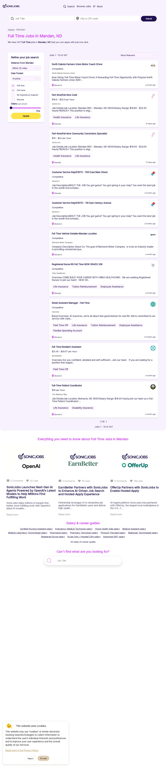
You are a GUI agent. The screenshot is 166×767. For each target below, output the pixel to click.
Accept (43, 758)
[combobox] (42, 18)
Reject (30, 758)
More (100, 6)
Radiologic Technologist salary (143, 532)
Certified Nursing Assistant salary (36, 529)
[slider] (11, 108)
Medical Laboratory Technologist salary (27, 532)
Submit (149, 18)
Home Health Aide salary (107, 529)
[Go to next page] (106, 421)
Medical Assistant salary (134, 529)
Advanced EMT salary (114, 536)
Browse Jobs (84, 6)
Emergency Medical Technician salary (73, 529)
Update (26, 116)
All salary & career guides (83, 542)
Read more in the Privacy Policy (22, 750)
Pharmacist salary (58, 532)
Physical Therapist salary (113, 532)
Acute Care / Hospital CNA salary (84, 536)
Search (71, 6)
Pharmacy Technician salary (84, 532)
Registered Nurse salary (53, 536)
